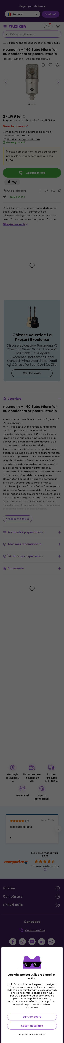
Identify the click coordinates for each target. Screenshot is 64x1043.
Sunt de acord (32, 1016)
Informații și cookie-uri (32, 1034)
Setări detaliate (32, 1025)
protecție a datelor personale (38, 1005)
